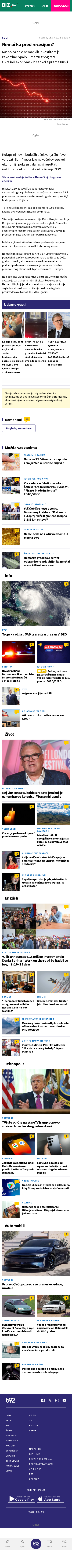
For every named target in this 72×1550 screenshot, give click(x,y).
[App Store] (50, 1499)
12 (17, 530)
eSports (10, 1455)
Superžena (12, 1450)
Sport (9, 1420)
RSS (31, 1474)
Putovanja (12, 1440)
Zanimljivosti (10, 1320)
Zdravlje (11, 1435)
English (7, 996)
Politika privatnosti (41, 1464)
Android (42, 1158)
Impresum (34, 1454)
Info (8, 1415)
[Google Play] (21, 1499)
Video (32, 1415)
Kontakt (34, 1479)
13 (17, 875)
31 (27, 419)
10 (66, 644)
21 (17, 455)
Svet (5, 37)
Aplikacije (35, 1469)
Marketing (35, 1448)
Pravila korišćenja (40, 1459)
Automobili (12, 1465)
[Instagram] (57, 1400)
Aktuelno (8, 1118)
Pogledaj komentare (18, 428)
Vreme (32, 1430)
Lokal (9, 1470)
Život (9, 1430)
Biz (7, 1425)
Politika (7, 666)
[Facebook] (43, 1400)
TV (30, 1420)
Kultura (10, 1445)
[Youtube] (64, 1400)
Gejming (27, 1202)
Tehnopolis (12, 1460)
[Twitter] (50, 1400)
